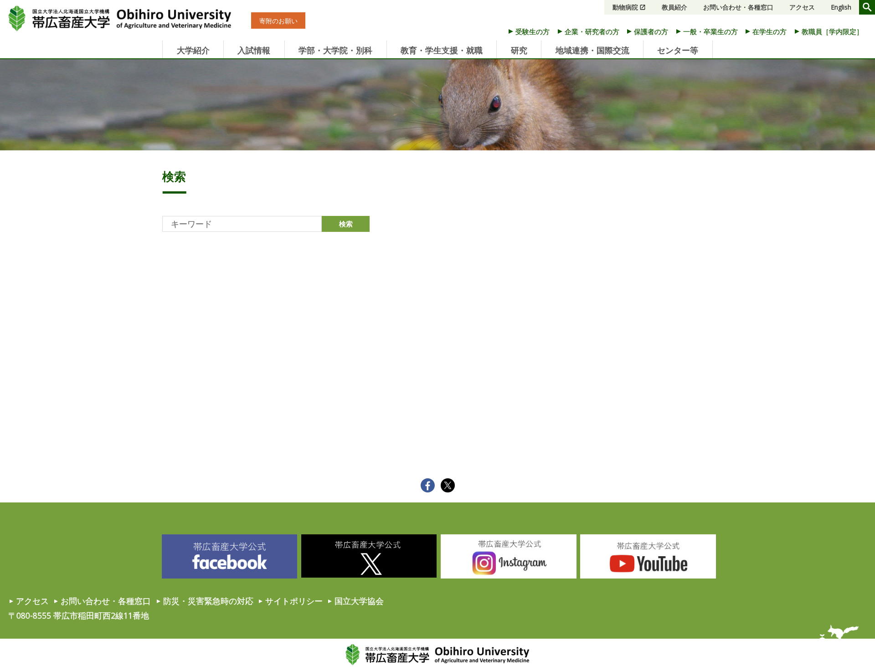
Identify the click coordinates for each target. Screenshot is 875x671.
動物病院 (625, 7)
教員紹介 (674, 7)
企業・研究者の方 (592, 31)
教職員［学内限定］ (832, 31)
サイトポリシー (294, 600)
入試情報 (253, 50)
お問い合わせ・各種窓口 (738, 7)
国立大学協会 (359, 600)
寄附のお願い (278, 20)
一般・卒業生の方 (710, 31)
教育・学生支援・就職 (442, 50)
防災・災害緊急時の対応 (208, 600)
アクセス (802, 7)
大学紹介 (193, 50)
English (841, 7)
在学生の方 (769, 31)
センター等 (677, 50)
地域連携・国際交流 (592, 50)
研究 (519, 50)
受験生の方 (532, 31)
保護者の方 (651, 31)
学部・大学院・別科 (335, 50)
